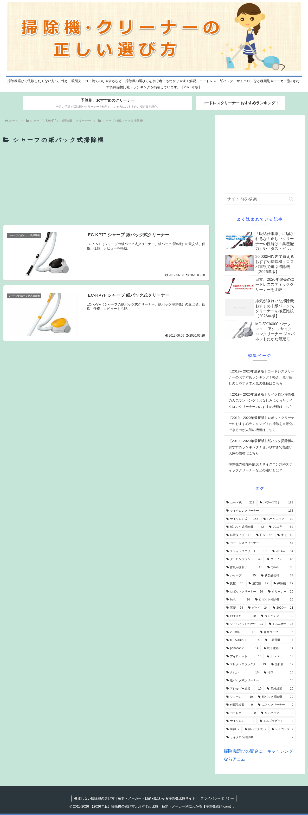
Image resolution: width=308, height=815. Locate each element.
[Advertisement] (106, 185)
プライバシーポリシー (217, 798)
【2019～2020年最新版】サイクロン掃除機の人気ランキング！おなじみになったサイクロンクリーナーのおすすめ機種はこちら (262, 400)
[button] (291, 199)
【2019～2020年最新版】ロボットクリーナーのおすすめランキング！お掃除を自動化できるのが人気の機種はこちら (262, 424)
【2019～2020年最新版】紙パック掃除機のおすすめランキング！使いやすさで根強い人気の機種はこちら (262, 447)
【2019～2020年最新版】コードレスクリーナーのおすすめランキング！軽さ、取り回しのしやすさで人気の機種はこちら (262, 377)
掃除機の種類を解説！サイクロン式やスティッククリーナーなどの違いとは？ (261, 467)
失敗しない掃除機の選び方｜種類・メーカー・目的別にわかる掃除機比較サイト (134, 798)
